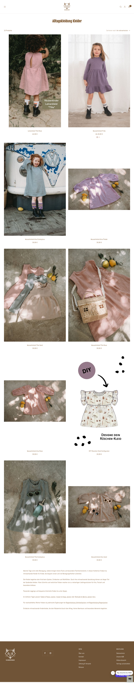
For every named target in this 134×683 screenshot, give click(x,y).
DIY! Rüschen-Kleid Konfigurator (99, 451)
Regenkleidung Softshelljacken (76, 603)
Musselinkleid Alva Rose (35, 451)
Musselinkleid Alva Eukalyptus (35, 239)
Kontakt (81, 657)
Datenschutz (120, 653)
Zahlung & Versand (85, 664)
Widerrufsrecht (121, 660)
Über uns (81, 653)
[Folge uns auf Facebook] (45, 653)
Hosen (65, 591)
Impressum (82, 660)
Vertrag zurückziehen (123, 664)
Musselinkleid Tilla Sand (35, 345)
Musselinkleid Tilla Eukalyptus (35, 557)
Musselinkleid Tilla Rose (99, 345)
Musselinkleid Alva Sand (99, 557)
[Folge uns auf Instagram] (50, 653)
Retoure (81, 667)
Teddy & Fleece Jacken (48, 597)
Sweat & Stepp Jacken (63, 597)
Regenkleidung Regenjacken (98, 603)
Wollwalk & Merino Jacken (83, 597)
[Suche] (121, 7)
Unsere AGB (120, 657)
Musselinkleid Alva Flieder (99, 239)
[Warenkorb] (129, 7)
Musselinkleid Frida (99, 131)
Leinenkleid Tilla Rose (35, 131)
